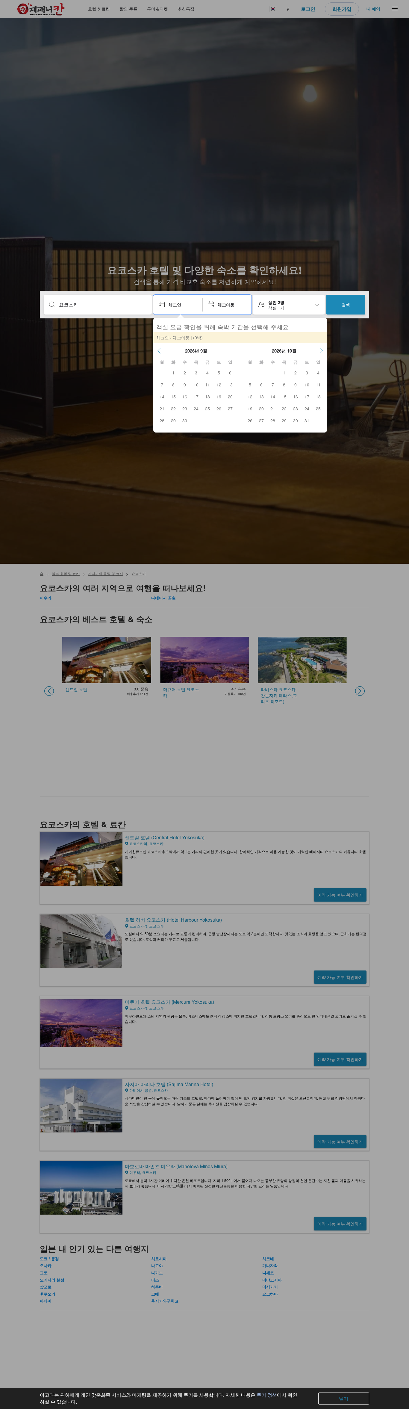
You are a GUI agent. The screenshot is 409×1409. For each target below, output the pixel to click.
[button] (159, 350)
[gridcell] (173, 372)
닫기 (344, 1398)
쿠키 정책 (267, 1394)
